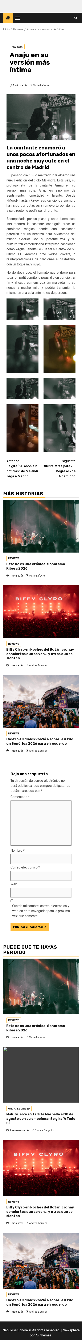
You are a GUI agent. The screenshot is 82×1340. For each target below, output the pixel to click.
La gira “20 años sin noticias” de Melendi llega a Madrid (22, 468)
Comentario (20, 797)
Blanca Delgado (44, 1130)
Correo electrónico (25, 867)
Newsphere (71, 1330)
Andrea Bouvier (38, 665)
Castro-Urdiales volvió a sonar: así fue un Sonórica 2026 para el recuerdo (39, 741)
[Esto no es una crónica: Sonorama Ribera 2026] (41, 526)
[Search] (75, 18)
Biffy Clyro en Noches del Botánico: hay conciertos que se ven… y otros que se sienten (40, 653)
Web (14, 884)
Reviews (17, 46)
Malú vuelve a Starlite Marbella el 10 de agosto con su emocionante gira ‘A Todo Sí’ (40, 1118)
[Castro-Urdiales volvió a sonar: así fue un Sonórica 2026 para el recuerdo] (41, 701)
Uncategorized (19, 1108)
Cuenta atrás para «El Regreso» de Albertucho (59, 468)
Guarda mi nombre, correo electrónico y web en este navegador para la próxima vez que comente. (41, 911)
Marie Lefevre (41, 85)
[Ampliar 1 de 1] (33, 383)
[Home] (8, 18)
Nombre (18, 850)
